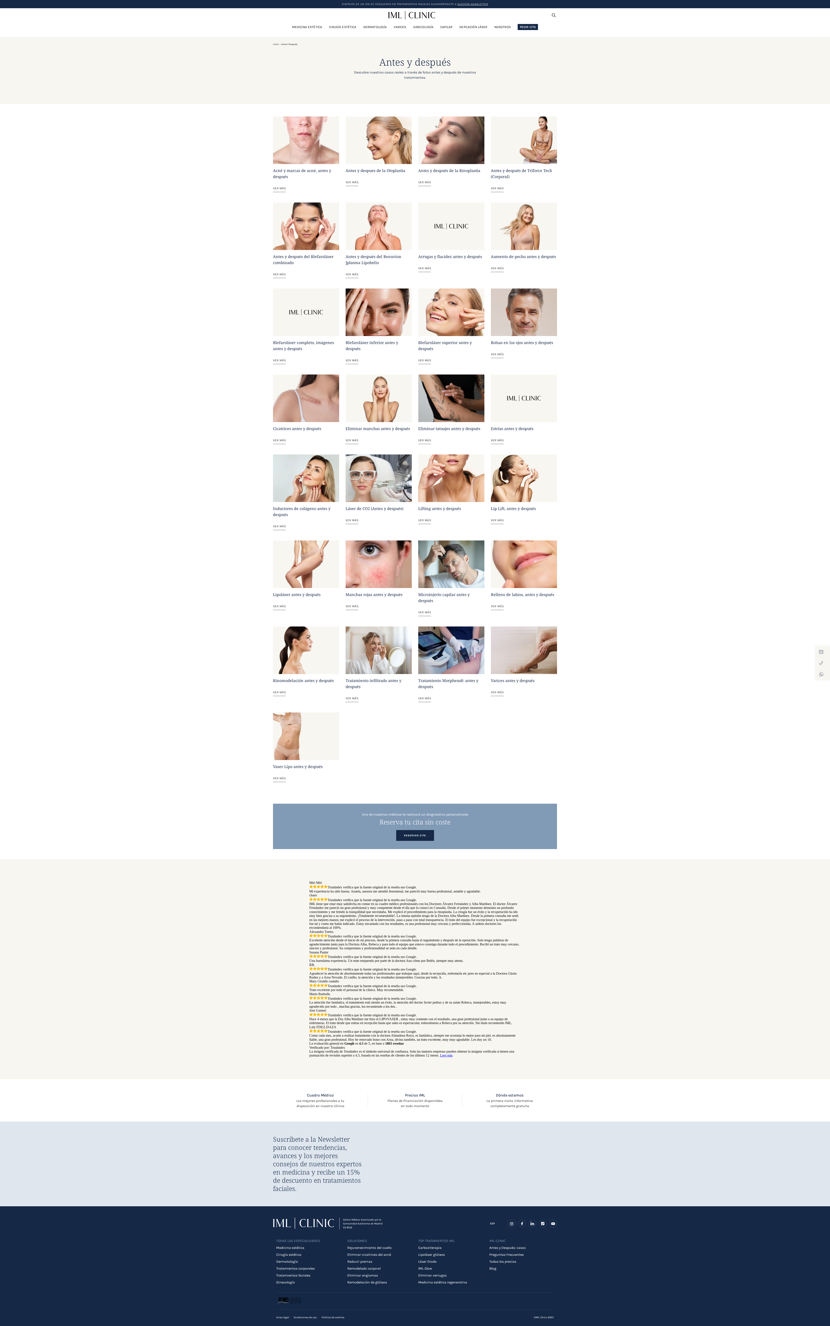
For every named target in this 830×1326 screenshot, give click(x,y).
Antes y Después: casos (507, 1248)
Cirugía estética (288, 1255)
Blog (492, 1268)
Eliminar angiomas (362, 1275)
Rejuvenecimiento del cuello (369, 1248)
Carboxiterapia (430, 1248)
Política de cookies (333, 1317)
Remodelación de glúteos (367, 1282)
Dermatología (287, 1261)
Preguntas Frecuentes (506, 1255)
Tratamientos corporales (295, 1268)
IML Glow (425, 1268)
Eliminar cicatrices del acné (369, 1255)
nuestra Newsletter (473, 4)
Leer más (446, 1055)
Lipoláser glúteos (431, 1255)
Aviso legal (282, 1317)
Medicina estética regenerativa (442, 1282)
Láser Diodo (427, 1261)
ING (492, 1225)
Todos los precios (502, 1261)
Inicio (275, 44)
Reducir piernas (359, 1261)
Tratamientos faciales (293, 1275)
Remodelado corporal (364, 1268)
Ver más (279, 188)
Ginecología (285, 1282)
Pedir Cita (528, 27)
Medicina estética (290, 1248)
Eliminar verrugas (432, 1275)
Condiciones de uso (305, 1317)
